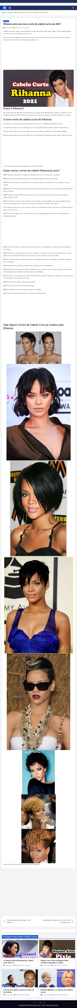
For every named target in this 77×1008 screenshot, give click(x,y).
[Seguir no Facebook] (33, 1003)
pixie (57, 255)
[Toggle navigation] (9, 8)
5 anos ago (8, 27)
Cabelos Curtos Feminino (21, 27)
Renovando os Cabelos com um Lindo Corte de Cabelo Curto (56, 921)
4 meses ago (46, 965)
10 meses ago (46, 995)
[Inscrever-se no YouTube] (40, 1003)
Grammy (63, 113)
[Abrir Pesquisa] (73, 8)
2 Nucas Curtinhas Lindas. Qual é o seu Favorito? (19, 921)
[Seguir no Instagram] (37, 1003)
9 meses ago (9, 995)
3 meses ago (9, 965)
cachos (44, 276)
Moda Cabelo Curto (9, 955)
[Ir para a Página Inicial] (4, 8)
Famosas (6, 21)
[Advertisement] (38, 56)
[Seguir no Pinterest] (44, 1003)
